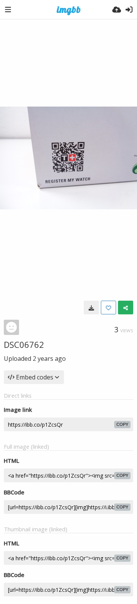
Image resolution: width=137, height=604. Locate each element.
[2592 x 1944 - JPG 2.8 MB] (91, 307)
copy (122, 424)
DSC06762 (24, 344)
